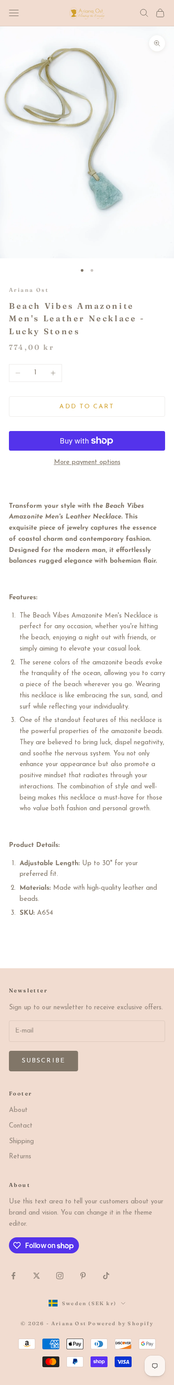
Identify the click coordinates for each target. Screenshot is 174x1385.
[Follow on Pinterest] (83, 1275)
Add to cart (86, 406)
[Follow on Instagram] (59, 1275)
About (18, 1110)
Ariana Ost (29, 289)
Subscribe (43, 1060)
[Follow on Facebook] (13, 1275)
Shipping (21, 1141)
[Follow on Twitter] (36, 1275)
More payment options (87, 462)
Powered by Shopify (120, 1323)
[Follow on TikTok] (106, 1275)
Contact (21, 1126)
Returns (20, 1156)
